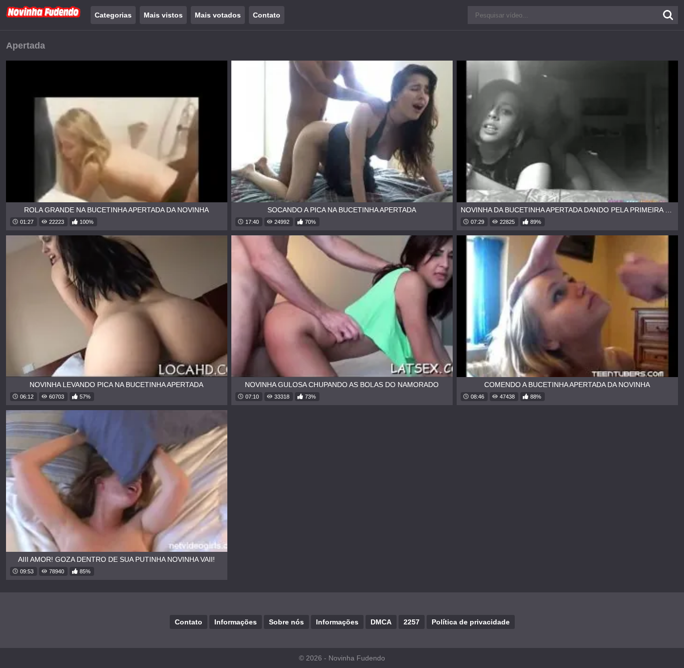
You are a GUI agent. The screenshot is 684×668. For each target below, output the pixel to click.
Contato (266, 15)
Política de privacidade (471, 622)
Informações (235, 622)
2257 (412, 622)
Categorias (113, 15)
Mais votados (218, 15)
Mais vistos (163, 15)
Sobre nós (286, 622)
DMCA (381, 622)
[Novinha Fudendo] (43, 16)
